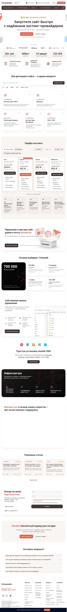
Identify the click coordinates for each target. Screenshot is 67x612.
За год (48, 149)
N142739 (13, 604)
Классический (9, 149)
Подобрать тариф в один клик (13, 153)
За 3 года (59, 149)
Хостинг (47, 586)
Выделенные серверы (48, 597)
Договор (27, 596)
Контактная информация (58, 592)
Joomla (27, 357)
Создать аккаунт (33, 361)
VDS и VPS (47, 589)
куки (41, 610)
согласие (54, 499)
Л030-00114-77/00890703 (6, 606)
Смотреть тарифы (40, 34)
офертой (47, 499)
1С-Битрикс (48, 355)
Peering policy (38, 598)
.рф (7, 87)
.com (17, 87)
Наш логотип (38, 591)
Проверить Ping (28, 606)
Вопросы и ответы (29, 593)
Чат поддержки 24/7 (12, 510)
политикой (43, 499)
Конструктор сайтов (49, 603)
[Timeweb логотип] (7, 3)
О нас (57, 586)
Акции (26, 600)
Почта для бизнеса (49, 591)
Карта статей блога (60, 603)
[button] (18, 3)
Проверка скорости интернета (29, 604)
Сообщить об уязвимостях (58, 598)
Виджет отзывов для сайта (49, 600)
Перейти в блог (33, 480)
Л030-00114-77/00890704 (6, 605)
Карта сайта (58, 601)
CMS (47, 357)
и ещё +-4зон (24, 87)
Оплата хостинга (28, 591)
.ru (3, 87)
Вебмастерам (38, 586)
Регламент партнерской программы (38, 595)
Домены (47, 593)
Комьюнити (58, 595)
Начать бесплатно (27, 34)
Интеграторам (38, 589)
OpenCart (37, 357)
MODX (32, 357)
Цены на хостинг (28, 586)
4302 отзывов (36, 17)
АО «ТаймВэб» (9, 602)
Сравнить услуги (28, 589)
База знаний (10, 506)
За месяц (38, 149)
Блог (57, 605)
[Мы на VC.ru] (6, 597)
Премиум (19, 149)
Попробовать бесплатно (12, 331)
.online (12, 87)
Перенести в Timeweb (11, 245)
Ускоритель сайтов (49, 605)
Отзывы (57, 589)
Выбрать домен (59, 82)
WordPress (21, 357)
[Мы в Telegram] (3, 597)
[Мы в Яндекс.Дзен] (10, 597)
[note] (9, 179)
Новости (26, 598)
